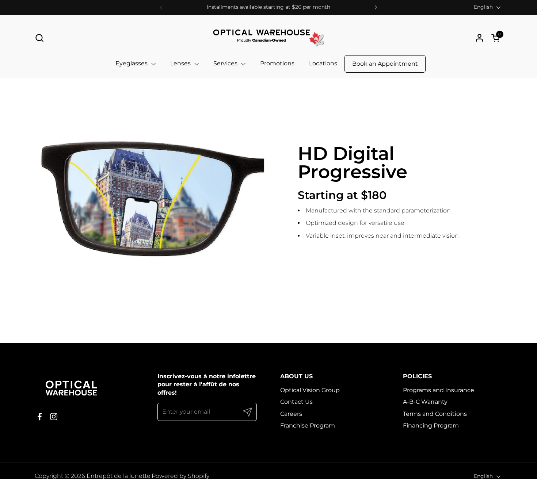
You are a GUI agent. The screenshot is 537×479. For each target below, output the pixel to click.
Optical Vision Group (310, 390)
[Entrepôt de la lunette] (268, 38)
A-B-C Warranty (425, 401)
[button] (39, 37)
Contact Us (296, 401)
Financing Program (431, 425)
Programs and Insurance (438, 390)
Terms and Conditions (435, 413)
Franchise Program (307, 425)
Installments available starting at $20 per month (268, 7)
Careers (291, 413)
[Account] (479, 37)
